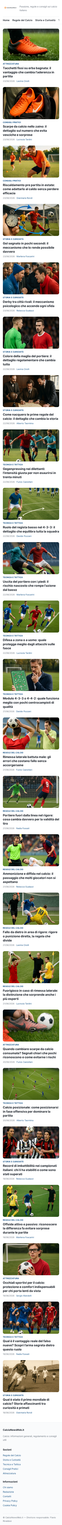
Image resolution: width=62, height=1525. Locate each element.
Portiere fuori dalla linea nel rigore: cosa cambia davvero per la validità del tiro (31, 819)
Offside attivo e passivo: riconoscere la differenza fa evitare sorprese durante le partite (30, 1228)
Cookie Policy (10, 1505)
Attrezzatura (11, 64)
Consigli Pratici (12, 122)
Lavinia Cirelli (23, 81)
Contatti (7, 1496)
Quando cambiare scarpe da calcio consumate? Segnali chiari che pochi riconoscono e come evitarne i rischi (29, 1053)
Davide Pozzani (24, 536)
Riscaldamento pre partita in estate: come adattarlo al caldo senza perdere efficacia (31, 189)
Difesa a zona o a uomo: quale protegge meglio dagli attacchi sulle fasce (29, 644)
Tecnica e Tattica (13, 464)
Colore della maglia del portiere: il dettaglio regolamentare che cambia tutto (29, 360)
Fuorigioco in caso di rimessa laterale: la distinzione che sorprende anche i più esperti (30, 995)
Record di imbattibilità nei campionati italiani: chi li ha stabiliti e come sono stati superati (30, 1170)
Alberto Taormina (25, 423)
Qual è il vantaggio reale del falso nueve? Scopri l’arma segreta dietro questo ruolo (29, 1345)
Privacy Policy (10, 1500)
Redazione (8, 1491)
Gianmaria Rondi (24, 198)
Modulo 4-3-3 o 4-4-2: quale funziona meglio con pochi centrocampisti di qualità (31, 702)
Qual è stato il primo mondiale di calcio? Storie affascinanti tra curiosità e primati (26, 1404)
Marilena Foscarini (25, 256)
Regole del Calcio (22, 20)
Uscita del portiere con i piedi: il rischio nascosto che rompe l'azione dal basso (29, 586)
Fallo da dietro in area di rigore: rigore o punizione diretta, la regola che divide (30, 936)
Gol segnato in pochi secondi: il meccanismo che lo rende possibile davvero (28, 247)
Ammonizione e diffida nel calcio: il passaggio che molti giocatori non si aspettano (29, 878)
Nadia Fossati (22, 828)
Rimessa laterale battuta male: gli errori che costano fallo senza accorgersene (27, 761)
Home (6, 20)
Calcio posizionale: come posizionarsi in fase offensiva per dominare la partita (30, 1111)
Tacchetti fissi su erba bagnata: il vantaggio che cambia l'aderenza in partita (28, 72)
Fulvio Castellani (25, 482)
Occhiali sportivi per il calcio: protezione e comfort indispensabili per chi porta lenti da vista (29, 1287)
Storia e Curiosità (45, 20)
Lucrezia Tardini (24, 139)
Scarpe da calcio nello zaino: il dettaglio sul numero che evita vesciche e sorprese (25, 131)
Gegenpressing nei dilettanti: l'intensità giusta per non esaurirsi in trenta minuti (29, 473)
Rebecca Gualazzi (25, 310)
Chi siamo (8, 1487)
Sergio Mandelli (23, 1295)
